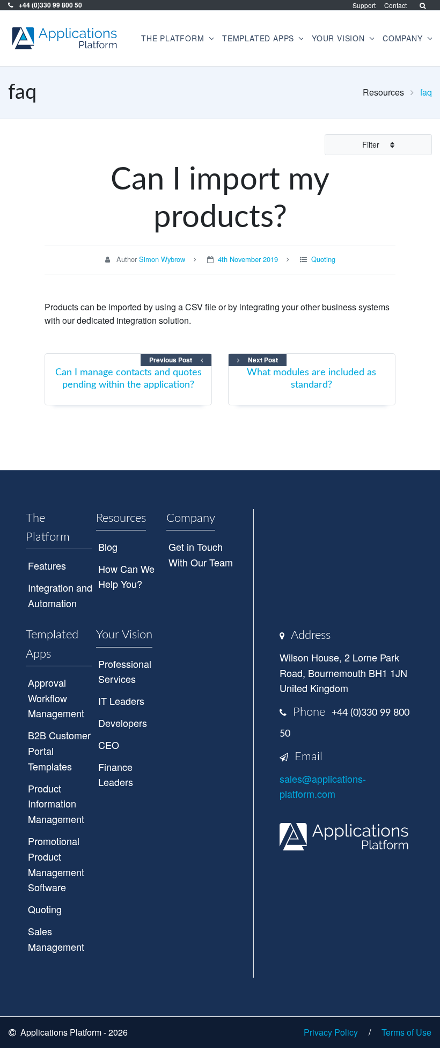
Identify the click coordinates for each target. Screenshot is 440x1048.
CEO (108, 745)
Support (364, 5)
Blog (108, 547)
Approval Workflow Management (56, 697)
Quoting (323, 259)
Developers (122, 723)
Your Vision (124, 635)
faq (426, 92)
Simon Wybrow (162, 259)
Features (47, 565)
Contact (395, 5)
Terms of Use (406, 1032)
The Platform (48, 527)
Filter (372, 144)
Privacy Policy (331, 1032)
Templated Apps (52, 644)
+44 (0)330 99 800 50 (49, 5)
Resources (121, 518)
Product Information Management (56, 803)
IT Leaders (121, 701)
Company (190, 518)
